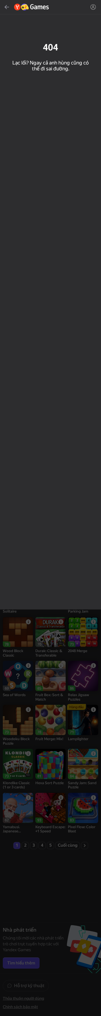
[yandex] (31, 7)
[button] (50, 508)
